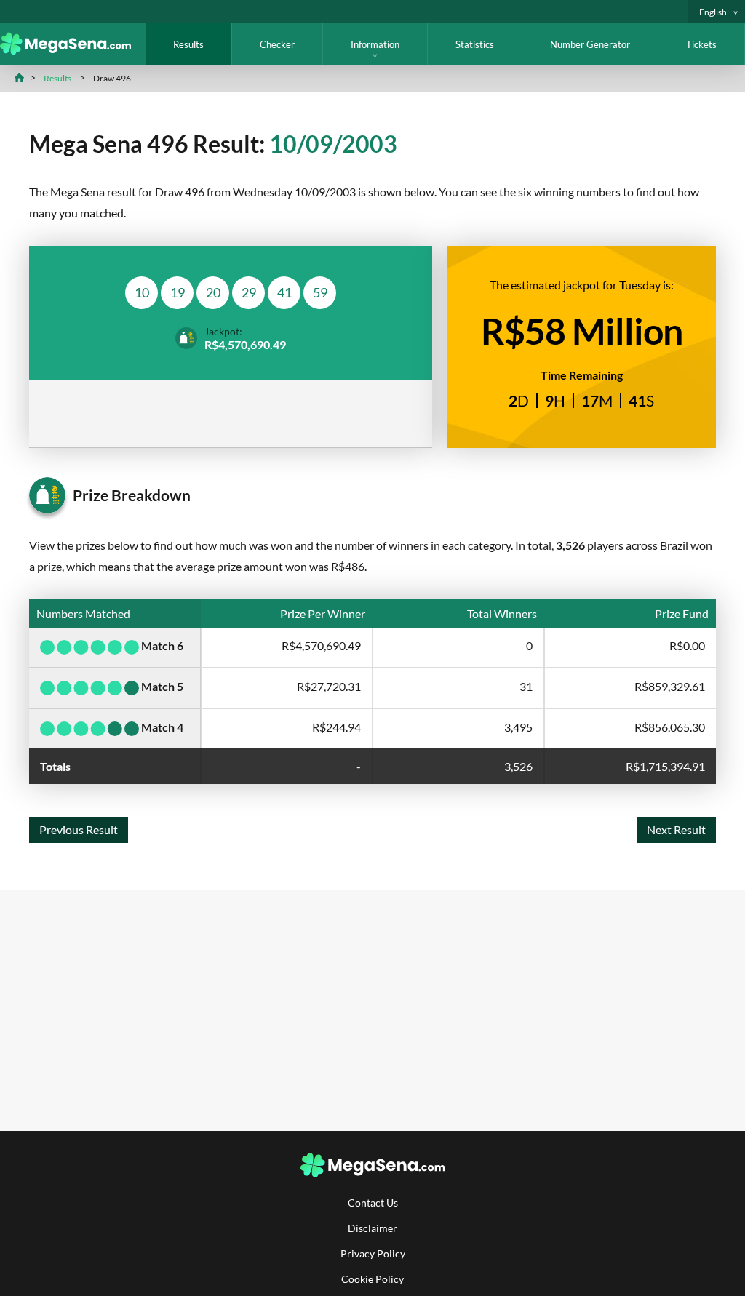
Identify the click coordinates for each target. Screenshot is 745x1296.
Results (188, 44)
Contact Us (373, 1202)
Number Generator (590, 44)
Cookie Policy (372, 1279)
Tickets (701, 44)
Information (375, 44)
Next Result (676, 829)
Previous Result (78, 829)
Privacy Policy (372, 1253)
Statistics (474, 44)
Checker (277, 44)
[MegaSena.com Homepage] (73, 50)
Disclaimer (372, 1228)
